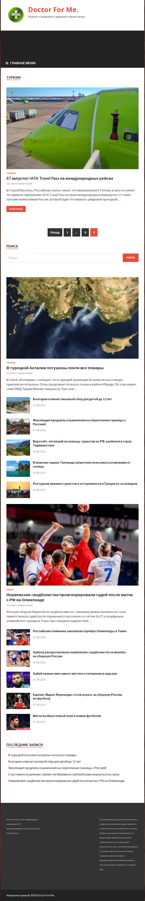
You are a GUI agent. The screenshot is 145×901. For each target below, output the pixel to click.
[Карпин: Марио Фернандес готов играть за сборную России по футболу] (18, 708)
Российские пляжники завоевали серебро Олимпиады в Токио (80, 631)
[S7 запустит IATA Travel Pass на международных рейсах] (72, 129)
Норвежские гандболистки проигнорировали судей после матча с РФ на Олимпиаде (66, 780)
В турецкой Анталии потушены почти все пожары (55, 367)
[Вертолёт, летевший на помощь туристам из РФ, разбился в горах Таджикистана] (18, 454)
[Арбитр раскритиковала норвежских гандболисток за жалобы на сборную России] (18, 665)
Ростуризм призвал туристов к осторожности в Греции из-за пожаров (85, 483)
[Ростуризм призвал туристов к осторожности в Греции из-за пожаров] (18, 497)
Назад (54, 232)
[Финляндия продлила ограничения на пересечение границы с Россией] (18, 433)
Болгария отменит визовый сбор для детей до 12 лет (72, 399)
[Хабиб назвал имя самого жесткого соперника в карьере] (18, 686)
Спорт (10, 590)
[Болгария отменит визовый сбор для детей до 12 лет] (18, 412)
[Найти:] (72, 258)
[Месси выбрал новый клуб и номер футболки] (18, 729)
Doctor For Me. (53, 9)
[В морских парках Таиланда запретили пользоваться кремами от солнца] (18, 475)
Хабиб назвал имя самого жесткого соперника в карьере (75, 673)
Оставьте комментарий (19, 183)
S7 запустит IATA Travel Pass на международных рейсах (59, 178)
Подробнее (16, 209)
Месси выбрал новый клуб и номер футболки (67, 716)
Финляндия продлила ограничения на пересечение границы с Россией (57, 768)
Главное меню (23, 63)
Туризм (10, 173)
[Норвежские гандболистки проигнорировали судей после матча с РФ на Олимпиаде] (72, 586)
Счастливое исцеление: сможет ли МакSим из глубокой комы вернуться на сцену (64, 774)
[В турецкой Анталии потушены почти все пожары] (72, 359)
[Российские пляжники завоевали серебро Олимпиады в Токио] (18, 644)
